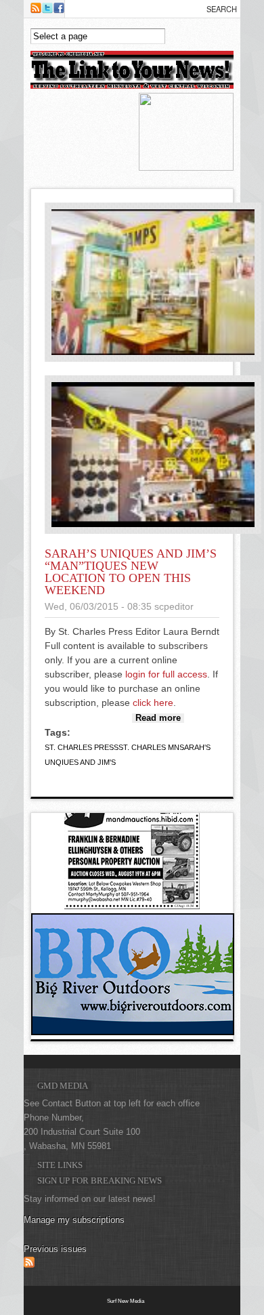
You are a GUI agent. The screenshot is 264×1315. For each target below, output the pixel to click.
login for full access (166, 674)
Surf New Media (125, 1300)
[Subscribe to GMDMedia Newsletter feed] (29, 1265)
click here (153, 702)
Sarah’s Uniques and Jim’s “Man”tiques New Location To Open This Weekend (131, 572)
